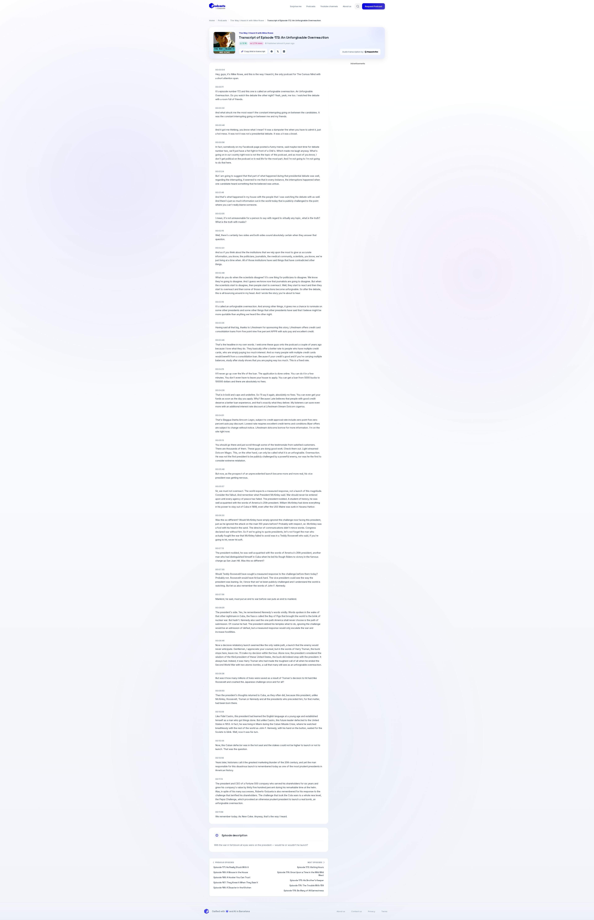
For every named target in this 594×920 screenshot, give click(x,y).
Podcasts (310, 6)
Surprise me (295, 6)
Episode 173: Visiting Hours (310, 867)
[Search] (358, 6)
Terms (384, 911)
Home (212, 20)
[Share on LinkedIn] (284, 51)
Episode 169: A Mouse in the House (231, 872)
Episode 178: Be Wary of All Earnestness (304, 890)
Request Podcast (373, 6)
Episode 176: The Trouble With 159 (307, 885)
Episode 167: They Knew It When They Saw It (236, 882)
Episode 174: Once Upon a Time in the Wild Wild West (300, 874)
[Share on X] (277, 51)
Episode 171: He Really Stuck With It (231, 867)
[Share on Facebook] (271, 51)
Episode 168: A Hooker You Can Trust (232, 877)
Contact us (356, 911)
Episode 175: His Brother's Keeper (307, 880)
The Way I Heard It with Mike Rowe (247, 20)
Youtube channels (329, 6)
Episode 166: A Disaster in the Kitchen (232, 887)
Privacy (371, 911)
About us (347, 6)
